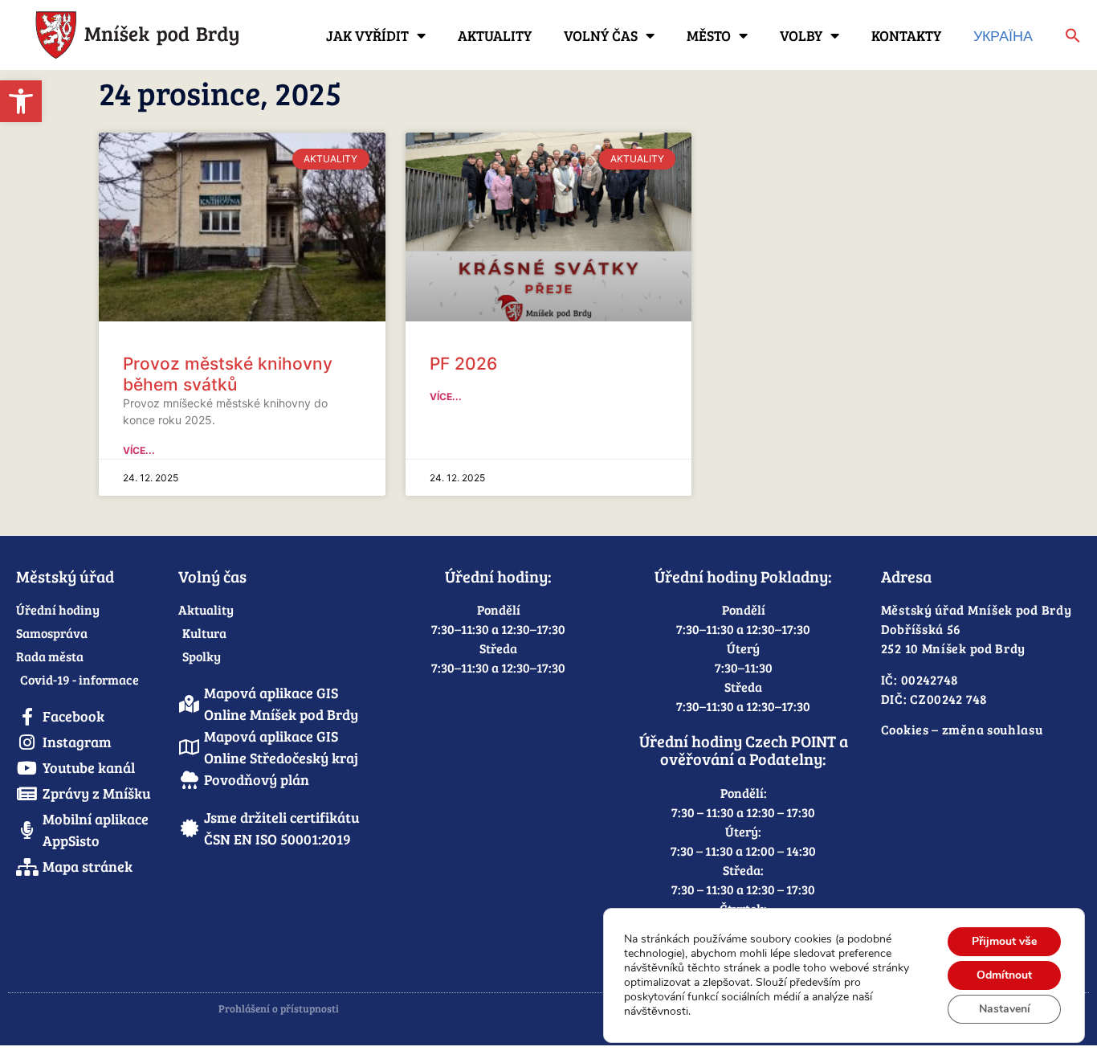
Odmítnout (1004, 975)
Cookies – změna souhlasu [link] (962, 729)
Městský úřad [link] (65, 576)
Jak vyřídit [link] (367, 35)
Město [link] (709, 35)
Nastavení (1004, 1008)
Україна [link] (1003, 35)
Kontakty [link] (906, 35)
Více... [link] (139, 450)
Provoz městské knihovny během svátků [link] (227, 374)
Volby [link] (801, 35)
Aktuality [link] (495, 35)
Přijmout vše (1004, 941)
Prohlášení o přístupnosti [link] (278, 1008)
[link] (21, 101)
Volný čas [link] (601, 35)
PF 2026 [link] (463, 364)
